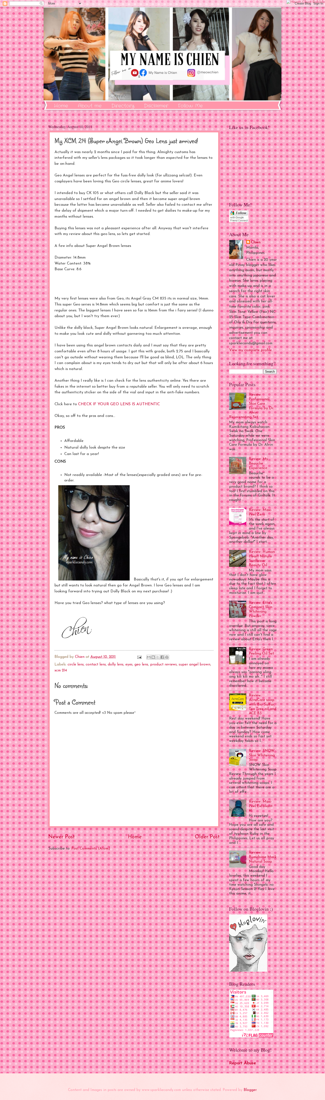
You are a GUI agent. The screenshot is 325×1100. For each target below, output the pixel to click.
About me (90, 105)
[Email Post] (139, 657)
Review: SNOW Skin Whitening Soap (262, 755)
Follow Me (190, 105)
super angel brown (194, 664)
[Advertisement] (134, 910)
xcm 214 (60, 670)
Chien (256, 242)
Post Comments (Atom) (90, 848)
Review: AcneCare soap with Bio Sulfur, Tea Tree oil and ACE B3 (262, 704)
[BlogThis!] (153, 657)
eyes (129, 664)
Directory (122, 105)
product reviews (163, 664)
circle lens (76, 664)
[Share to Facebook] (162, 657)
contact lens (96, 664)
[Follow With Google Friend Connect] (238, 221)
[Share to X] (157, 657)
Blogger (250, 1090)
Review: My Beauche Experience (258, 463)
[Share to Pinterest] (166, 657)
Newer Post (61, 837)
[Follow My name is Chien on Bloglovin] (248, 971)
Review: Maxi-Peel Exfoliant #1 (260, 806)
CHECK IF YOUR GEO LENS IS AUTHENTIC (119, 404)
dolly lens (115, 664)
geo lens (141, 664)
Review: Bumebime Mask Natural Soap (262, 857)
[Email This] (148, 657)
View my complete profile (250, 350)
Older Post (207, 837)
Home (61, 105)
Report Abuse (242, 1063)
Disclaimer (156, 105)
